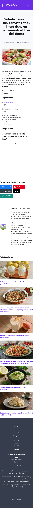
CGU (16, 457)
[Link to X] (15, 432)
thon (9, 109)
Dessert (16, 443)
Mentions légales (16, 459)
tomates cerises (9, 102)
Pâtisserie (16, 446)
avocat (5, 107)
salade (26, 74)
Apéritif (16, 441)
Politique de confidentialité (16, 454)
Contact (16, 462)
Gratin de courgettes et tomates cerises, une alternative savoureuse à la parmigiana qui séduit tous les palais (16, 479)
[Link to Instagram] (18, 432)
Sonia (16, 39)
